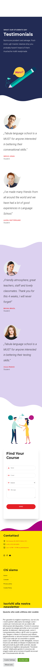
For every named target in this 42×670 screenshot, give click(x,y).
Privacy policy (8, 584)
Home (5, 575)
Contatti (6, 579)
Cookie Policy (8, 588)
